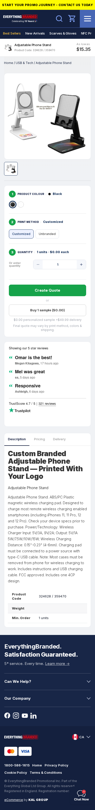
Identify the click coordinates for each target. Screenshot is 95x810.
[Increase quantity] (81, 264)
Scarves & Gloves (63, 33)
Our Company (17, 698)
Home (8, 63)
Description (17, 439)
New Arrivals (35, 33)
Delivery (59, 439)
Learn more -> (57, 663)
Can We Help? (17, 681)
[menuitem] (12, 33)
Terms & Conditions (46, 772)
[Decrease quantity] (38, 264)
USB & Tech (24, 63)
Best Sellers (12, 33)
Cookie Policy (15, 772)
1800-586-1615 (17, 765)
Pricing (39, 439)
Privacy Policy (56, 765)
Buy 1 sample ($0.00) (47, 310)
